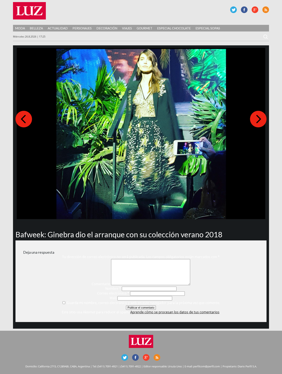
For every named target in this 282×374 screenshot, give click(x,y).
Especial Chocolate (174, 28)
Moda (20, 28)
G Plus (255, 9)
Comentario (101, 284)
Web (113, 298)
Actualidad (58, 28)
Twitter (233, 9)
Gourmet (144, 28)
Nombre (113, 288)
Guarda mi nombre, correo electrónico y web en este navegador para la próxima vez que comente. (143, 302)
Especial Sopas (208, 28)
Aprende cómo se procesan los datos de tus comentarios (174, 312)
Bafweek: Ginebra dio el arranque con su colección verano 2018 (118, 234)
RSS (265, 9)
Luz (29, 10)
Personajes (82, 28)
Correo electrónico (113, 293)
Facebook (244, 9)
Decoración (106, 28)
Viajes (127, 28)
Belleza (36, 28)
